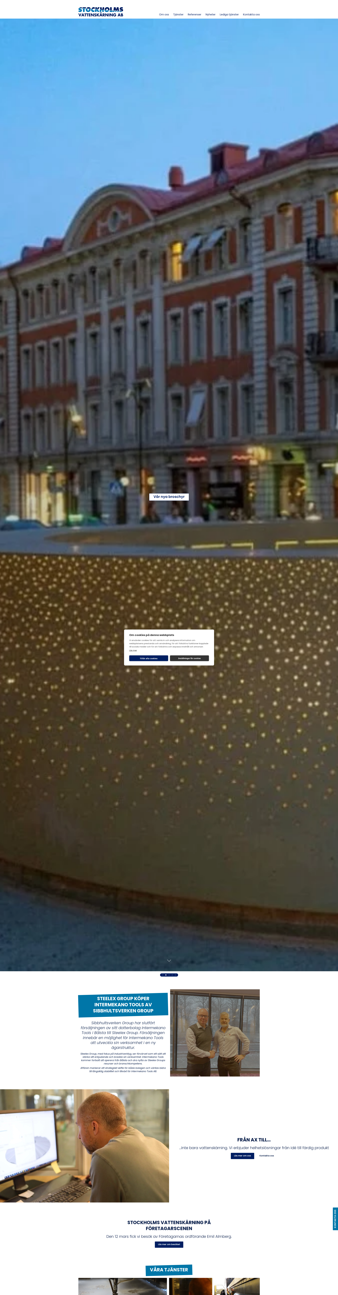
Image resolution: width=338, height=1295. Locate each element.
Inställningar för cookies (189, 658)
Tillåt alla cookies (148, 658)
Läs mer (133, 650)
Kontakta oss (251, 14)
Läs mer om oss (242, 1156)
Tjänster (178, 14)
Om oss (164, 14)
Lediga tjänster (229, 14)
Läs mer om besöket (169, 1244)
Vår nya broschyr (169, 497)
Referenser (194, 14)
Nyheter (211, 14)
